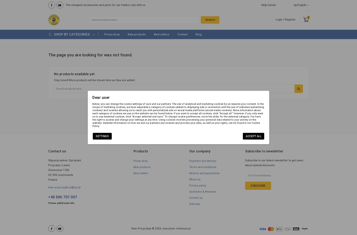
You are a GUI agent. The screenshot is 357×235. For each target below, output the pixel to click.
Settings (102, 136)
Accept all (253, 136)
